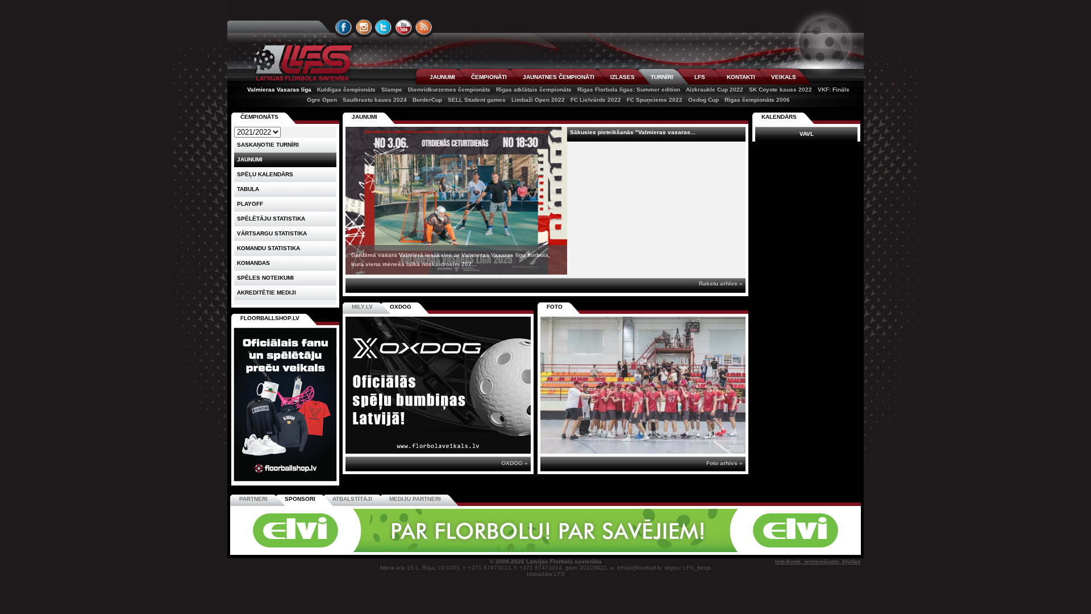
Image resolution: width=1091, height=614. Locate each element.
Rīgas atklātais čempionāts (534, 89)
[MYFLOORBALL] (704, 550)
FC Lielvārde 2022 (596, 100)
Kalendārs (779, 117)
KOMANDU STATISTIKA (268, 248)
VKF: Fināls (834, 89)
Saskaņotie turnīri (268, 145)
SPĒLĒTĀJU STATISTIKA (271, 218)
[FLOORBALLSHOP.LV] (285, 482)
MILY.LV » (515, 463)
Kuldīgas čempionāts (346, 89)
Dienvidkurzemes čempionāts (449, 89)
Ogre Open (322, 100)
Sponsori (300, 499)
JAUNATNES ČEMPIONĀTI (558, 77)
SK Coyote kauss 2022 (780, 89)
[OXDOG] (547, 550)
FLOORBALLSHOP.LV (269, 318)
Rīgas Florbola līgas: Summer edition (628, 89)
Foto (555, 307)
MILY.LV (362, 307)
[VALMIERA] (311, 550)
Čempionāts (259, 117)
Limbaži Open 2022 (538, 100)
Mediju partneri (415, 499)
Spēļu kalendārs (265, 174)
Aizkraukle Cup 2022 (714, 89)
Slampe (391, 89)
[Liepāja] (390, 550)
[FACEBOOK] (343, 27)
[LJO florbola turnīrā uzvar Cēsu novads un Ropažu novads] (643, 385)
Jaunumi (364, 117)
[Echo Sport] (781, 550)
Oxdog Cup (703, 100)
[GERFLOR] (469, 550)
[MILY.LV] (438, 452)
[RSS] (423, 27)
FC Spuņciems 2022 (654, 100)
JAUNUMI (442, 77)
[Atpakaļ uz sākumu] (301, 63)
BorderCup (427, 100)
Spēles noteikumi (265, 278)
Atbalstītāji (352, 499)
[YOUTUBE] (403, 27)
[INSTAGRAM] (363, 27)
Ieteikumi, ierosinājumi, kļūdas (818, 561)
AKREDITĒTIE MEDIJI (266, 292)
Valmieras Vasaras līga (279, 89)
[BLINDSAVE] (625, 550)
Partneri (253, 499)
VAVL (806, 134)
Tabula (248, 189)
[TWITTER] (383, 27)
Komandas (253, 263)
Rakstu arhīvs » (721, 283)
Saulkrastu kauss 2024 (375, 100)
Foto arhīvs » (724, 463)
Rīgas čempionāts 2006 (757, 100)
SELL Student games (477, 100)
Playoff (250, 204)
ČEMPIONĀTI (489, 77)
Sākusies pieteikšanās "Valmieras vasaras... (633, 132)
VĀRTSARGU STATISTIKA (272, 233)
